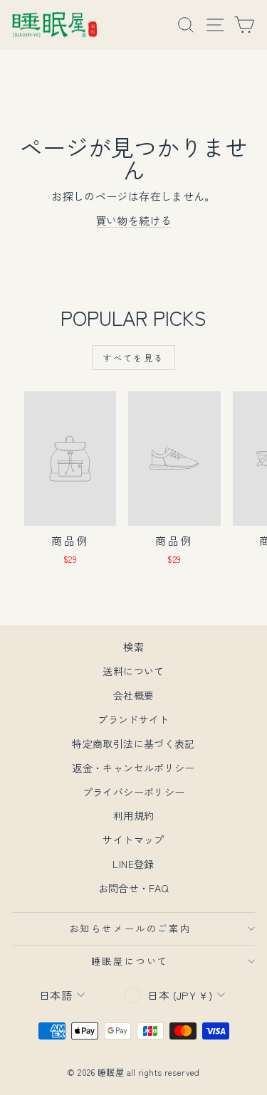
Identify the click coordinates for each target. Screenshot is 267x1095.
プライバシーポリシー (134, 792)
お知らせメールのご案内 (130, 928)
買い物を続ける (133, 220)
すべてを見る (133, 357)
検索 (133, 647)
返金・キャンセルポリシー (133, 768)
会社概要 (134, 695)
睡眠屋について (130, 961)
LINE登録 (133, 864)
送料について (133, 671)
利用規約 (134, 815)
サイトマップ (133, 839)
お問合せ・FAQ (133, 888)
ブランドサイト (133, 719)
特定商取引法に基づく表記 (133, 743)
